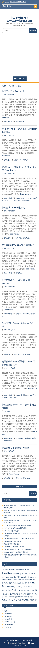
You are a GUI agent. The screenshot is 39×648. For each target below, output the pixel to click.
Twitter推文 (19, 579)
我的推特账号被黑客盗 (12, 544)
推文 (33, 590)
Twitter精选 (8, 616)
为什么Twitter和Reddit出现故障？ (15, 528)
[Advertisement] (19, 55)
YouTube (4, 590)
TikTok (27, 570)
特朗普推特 (26, 597)
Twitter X (8, 577)
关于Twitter (8, 627)
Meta (17, 569)
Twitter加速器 (20, 395)
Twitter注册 (8, 619)
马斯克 (14, 599)
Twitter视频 (23, 583)
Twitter (7, 573)
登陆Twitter (20, 122)
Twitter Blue (27, 574)
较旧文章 (19, 486)
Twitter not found (31, 198)
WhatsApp (27, 587)
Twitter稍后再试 (7, 200)
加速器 (18, 314)
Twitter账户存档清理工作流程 (14, 547)
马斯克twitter (23, 600)
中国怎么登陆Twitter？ (13, 91)
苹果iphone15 (27, 160)
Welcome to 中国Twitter (18, 2)
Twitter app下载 (9, 622)
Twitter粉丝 (16, 583)
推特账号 (13, 593)
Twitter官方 (5, 579)
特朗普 (10, 597)
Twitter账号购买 (9, 624)
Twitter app (20, 198)
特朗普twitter (17, 596)
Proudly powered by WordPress (15, 643)
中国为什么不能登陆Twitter (15, 447)
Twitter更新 (26, 579)
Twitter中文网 (24, 577)
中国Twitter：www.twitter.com (19, 19)
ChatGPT (4, 569)
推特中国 (28, 438)
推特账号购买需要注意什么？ (14, 541)
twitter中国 (15, 577)
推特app (6, 594)
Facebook (11, 569)
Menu (21, 78)
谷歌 (8, 600)
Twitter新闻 (8, 614)
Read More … (7, 117)
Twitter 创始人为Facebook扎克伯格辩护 (18, 549)
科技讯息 (7, 160)
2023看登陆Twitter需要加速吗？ (18, 245)
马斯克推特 (33, 600)
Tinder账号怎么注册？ (11, 531)
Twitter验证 (20, 587)
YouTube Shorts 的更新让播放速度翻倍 (17, 525)
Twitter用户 (8, 583)
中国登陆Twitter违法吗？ (14, 207)
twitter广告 (12, 579)
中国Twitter (18, 238)
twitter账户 (11, 586)
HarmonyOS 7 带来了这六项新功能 (16, 552)
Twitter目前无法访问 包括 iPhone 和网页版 (19, 538)
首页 (5, 611)
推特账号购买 (22, 594)
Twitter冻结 (33, 577)
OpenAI (21, 570)
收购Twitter (31, 594)
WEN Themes (22, 645)
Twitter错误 (17, 200)
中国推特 (23, 590)
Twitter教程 (8, 122)
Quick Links (7, 6)
